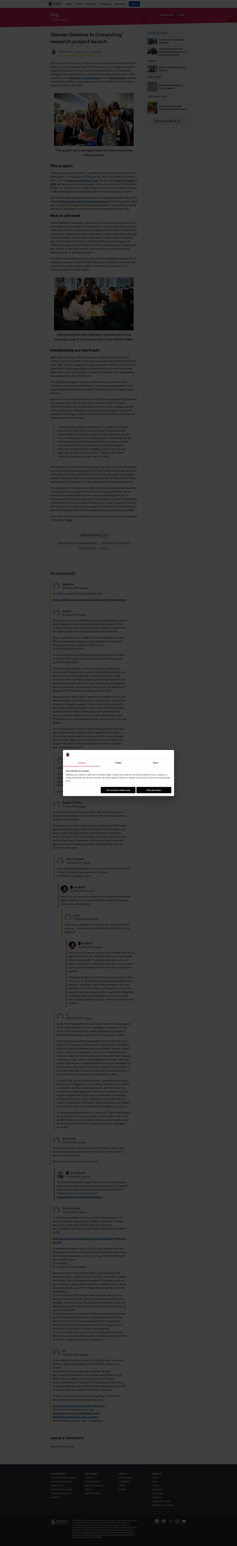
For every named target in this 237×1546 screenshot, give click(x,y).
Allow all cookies (154, 790)
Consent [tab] (81, 763)
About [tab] (155, 763)
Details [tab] (119, 763)
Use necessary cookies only (118, 790)
